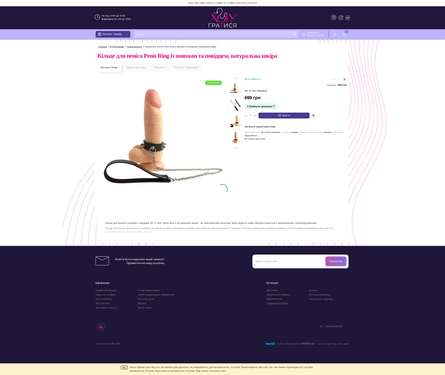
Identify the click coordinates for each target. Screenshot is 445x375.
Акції (190, 3)
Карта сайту (145, 308)
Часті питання (104, 299)
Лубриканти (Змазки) (278, 295)
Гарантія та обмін (225, 3)
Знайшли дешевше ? (262, 106)
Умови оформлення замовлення (156, 295)
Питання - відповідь (186, 67)
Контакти (242, 3)
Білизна (313, 290)
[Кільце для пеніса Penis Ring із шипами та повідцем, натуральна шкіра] (235, 88)
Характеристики (136, 67)
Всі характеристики (255, 139)
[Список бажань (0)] (334, 34)
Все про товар (109, 67)
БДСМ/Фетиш (274, 299)
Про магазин (103, 303)
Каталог (252, 3)
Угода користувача (149, 290)
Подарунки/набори (277, 303)
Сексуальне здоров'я (321, 299)
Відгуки (160, 67)
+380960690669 (333, 326)
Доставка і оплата (205, 3)
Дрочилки (271, 290)
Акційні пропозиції (106, 290)
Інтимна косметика (320, 295)
